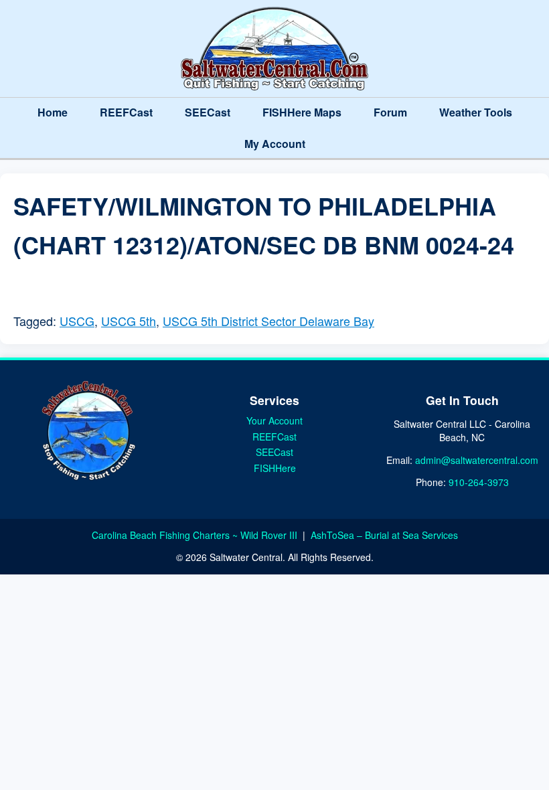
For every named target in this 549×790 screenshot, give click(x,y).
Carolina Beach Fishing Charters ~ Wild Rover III (196, 535)
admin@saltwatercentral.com (476, 460)
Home (52, 112)
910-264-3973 (479, 482)
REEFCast (126, 112)
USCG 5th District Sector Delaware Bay (268, 320)
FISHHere (275, 468)
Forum (390, 112)
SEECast (207, 112)
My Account (274, 143)
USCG (77, 320)
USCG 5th (128, 320)
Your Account (274, 420)
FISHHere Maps (301, 112)
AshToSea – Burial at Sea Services (384, 535)
